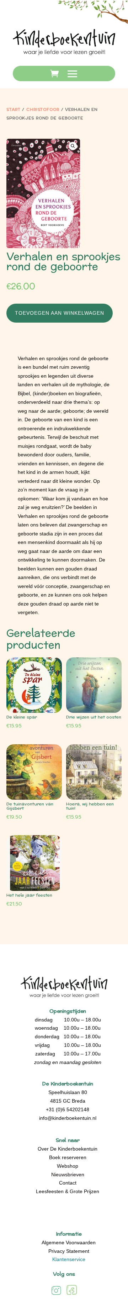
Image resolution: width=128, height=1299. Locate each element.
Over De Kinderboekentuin (67, 1149)
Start (13, 109)
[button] (73, 146)
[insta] (56, 1294)
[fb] (71, 1294)
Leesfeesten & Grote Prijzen (67, 1191)
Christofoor (42, 109)
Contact (67, 1183)
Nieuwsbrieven (67, 1174)
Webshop (67, 1166)
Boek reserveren (67, 1157)
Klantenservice (68, 1259)
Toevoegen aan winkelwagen (59, 313)
